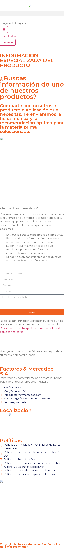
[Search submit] (4, 29)
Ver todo (8, 42)
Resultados (9, 36)
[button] (32, 13)
